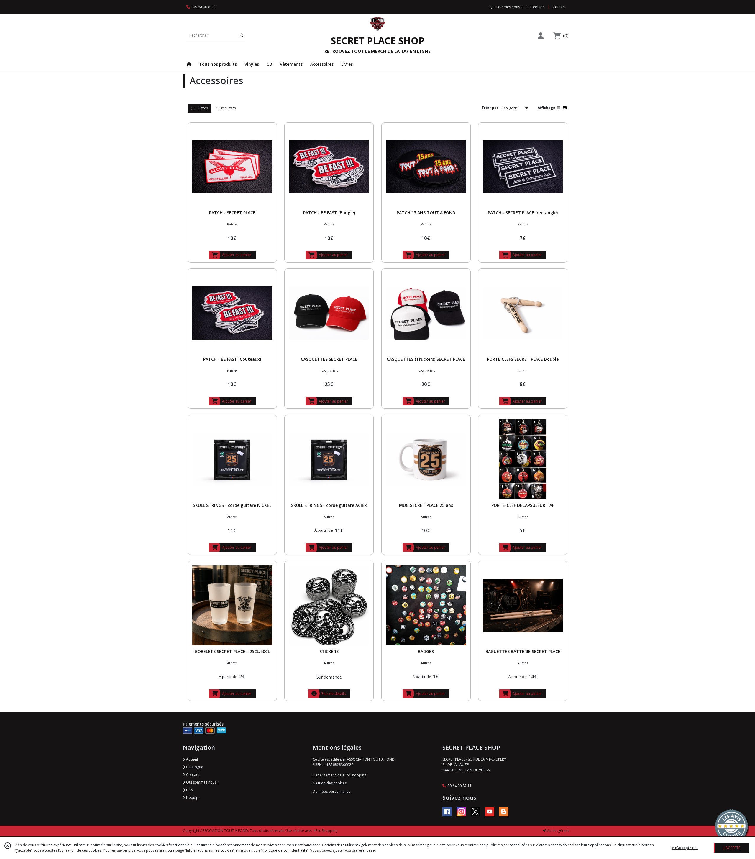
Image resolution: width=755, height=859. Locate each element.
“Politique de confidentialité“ (284, 850)
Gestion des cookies (330, 783)
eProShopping (325, 830)
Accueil (191, 759)
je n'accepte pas (684, 847)
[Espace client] (541, 35)
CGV (189, 789)
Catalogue (194, 766)
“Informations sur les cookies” (209, 850)
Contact (559, 6)
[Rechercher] (241, 35)
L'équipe (193, 797)
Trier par (490, 107)
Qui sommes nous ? (202, 782)
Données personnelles (331, 791)
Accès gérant (557, 830)
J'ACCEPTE (732, 847)
